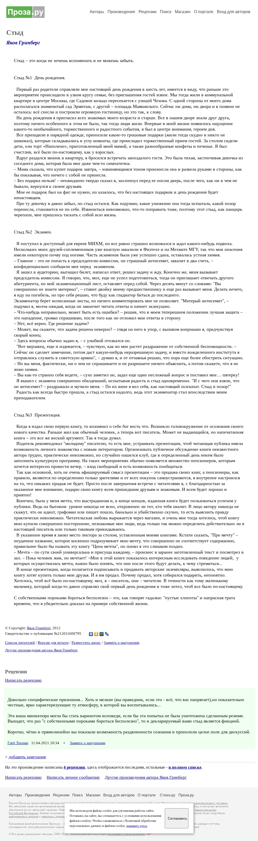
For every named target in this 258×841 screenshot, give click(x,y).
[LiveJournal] (107, 634)
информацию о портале (23, 816)
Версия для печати (53, 643)
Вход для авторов (233, 12)
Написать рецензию (23, 680)
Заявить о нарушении (121, 643)
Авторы (97, 12)
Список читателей (20, 643)
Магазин (182, 12)
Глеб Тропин (18, 743)
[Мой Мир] (101, 634)
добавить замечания (27, 757)
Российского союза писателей (126, 834)
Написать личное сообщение (73, 777)
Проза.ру (186, 795)
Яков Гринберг (23, 43)
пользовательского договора (210, 803)
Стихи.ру (167, 795)
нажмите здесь (136, 826)
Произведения (121, 12)
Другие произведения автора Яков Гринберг (41, 650)
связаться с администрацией (59, 816)
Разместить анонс (86, 643)
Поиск (165, 12)
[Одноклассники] (96, 634)
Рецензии (147, 12)
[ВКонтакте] (91, 634)
